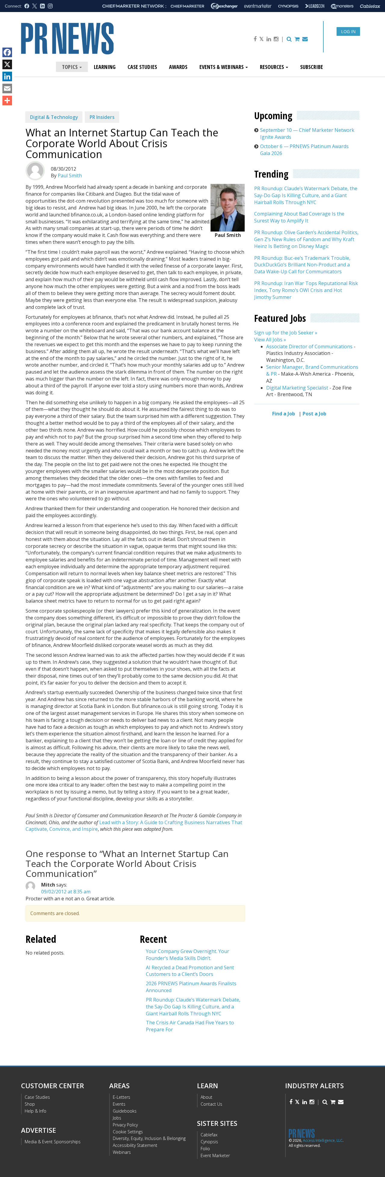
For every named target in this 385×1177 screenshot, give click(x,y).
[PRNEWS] (88, 43)
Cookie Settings (128, 1132)
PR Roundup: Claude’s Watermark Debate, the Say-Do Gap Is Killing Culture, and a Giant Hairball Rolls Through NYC (193, 1006)
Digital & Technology (54, 117)
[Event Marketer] (258, 6)
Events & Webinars (222, 66)
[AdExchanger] (224, 6)
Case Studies (142, 66)
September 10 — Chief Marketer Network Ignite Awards (307, 133)
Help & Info (35, 1111)
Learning (105, 66)
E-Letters (121, 1097)
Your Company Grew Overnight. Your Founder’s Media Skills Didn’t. (187, 954)
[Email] (7, 88)
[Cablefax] (370, 6)
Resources (272, 66)
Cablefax (209, 1135)
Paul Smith (70, 175)
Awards (178, 66)
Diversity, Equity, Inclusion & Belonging (149, 1138)
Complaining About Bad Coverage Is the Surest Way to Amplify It (299, 217)
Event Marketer (215, 1155)
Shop (30, 1104)
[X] (7, 64)
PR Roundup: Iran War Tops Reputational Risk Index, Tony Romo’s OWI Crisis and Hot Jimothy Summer (306, 290)
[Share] (7, 101)
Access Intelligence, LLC (323, 1140)
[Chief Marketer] (187, 6)
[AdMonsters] (342, 6)
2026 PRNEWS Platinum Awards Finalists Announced (191, 987)
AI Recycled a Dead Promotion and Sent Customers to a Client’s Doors (190, 971)
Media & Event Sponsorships (53, 1141)
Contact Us (211, 1104)
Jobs (117, 1118)
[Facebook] (7, 52)
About (206, 1097)
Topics (70, 66)
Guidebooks (125, 1111)
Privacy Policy (125, 1125)
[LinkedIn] (7, 76)
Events (119, 1104)
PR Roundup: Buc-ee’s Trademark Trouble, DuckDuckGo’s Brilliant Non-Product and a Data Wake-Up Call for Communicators (302, 265)
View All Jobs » (270, 339)
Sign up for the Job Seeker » (285, 333)
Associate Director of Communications (309, 346)
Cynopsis (209, 1141)
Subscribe (311, 66)
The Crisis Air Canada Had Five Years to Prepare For (190, 1026)
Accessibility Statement (135, 1145)
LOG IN (348, 31)
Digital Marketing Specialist (297, 387)
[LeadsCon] (314, 6)
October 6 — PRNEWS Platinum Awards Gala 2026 (304, 150)
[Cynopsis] (288, 6)
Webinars (122, 1152)
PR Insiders (102, 117)
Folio (205, 1148)
